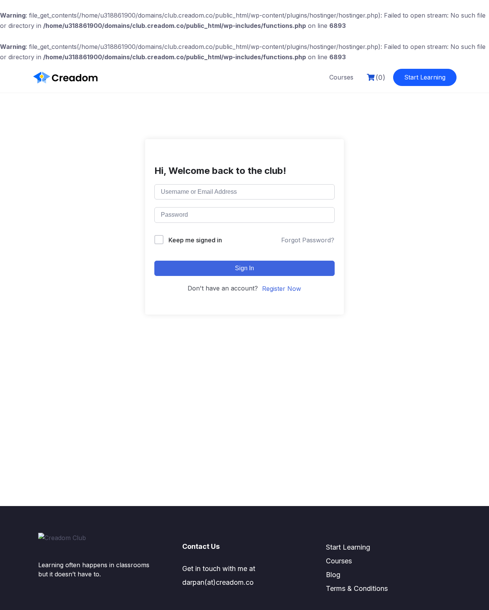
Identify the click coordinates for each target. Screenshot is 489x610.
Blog (333, 575)
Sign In (244, 268)
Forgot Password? (307, 240)
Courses (341, 77)
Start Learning (424, 77)
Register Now (281, 288)
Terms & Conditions (357, 588)
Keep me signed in (195, 240)
